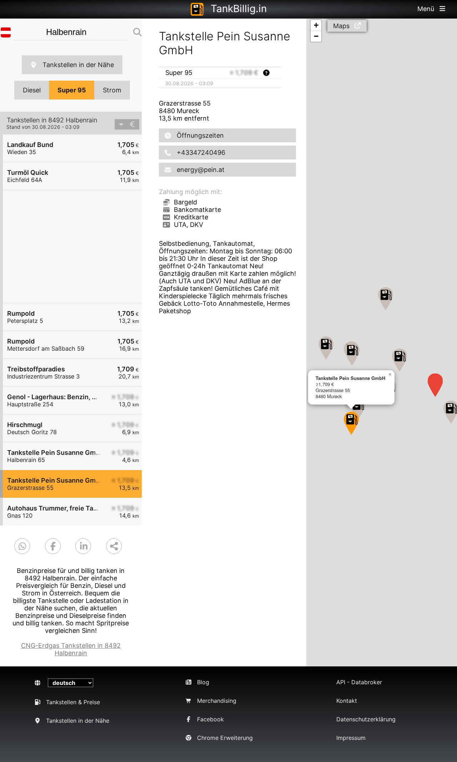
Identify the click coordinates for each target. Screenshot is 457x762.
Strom (112, 90)
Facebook (210, 719)
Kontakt (346, 700)
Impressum (351, 737)
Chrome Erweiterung (225, 737)
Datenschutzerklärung (366, 719)
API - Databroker (359, 682)
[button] (399, 360)
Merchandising (216, 700)
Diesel (32, 90)
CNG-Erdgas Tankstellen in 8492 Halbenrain (71, 649)
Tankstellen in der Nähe (78, 64)
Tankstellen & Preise (73, 702)
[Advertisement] (76, 246)
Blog (203, 682)
